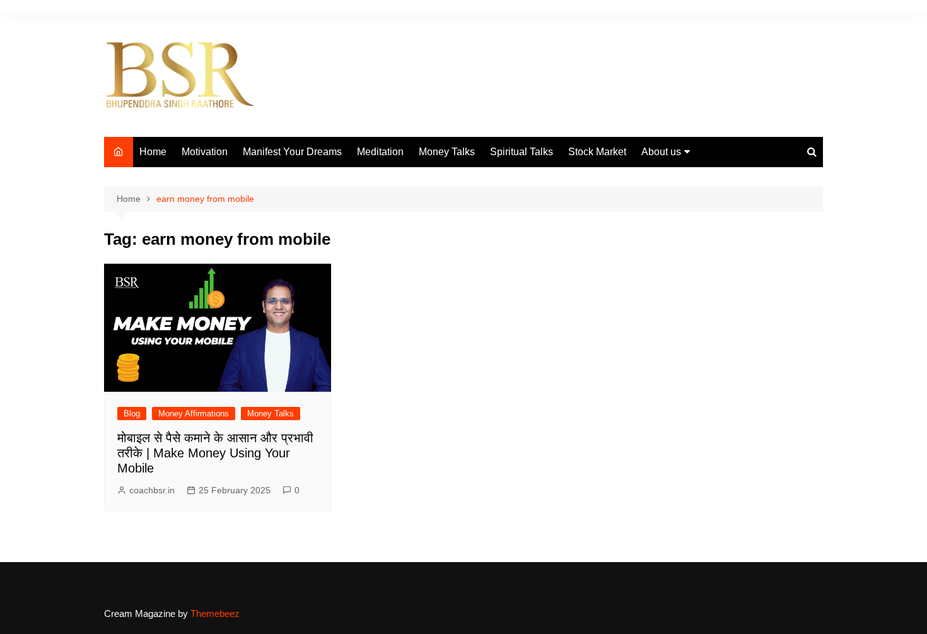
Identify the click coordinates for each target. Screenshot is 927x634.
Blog (132, 413)
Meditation (380, 151)
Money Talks (447, 151)
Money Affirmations (193, 413)
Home (152, 151)
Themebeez (215, 613)
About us (661, 151)
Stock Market (597, 151)
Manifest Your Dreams (292, 151)
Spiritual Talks (521, 151)
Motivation (205, 151)
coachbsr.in (152, 490)
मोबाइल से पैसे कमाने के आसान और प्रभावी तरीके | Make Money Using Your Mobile (215, 453)
